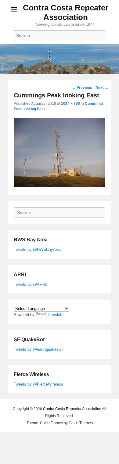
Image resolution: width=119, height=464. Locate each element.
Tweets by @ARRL (30, 284)
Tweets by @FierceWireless (38, 384)
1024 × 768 (70, 103)
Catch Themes (81, 423)
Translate (55, 314)
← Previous (82, 87)
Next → (102, 87)
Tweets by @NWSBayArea (37, 249)
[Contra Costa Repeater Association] (59, 59)
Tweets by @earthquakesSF (39, 349)
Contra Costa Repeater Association (65, 12)
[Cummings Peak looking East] (59, 185)
